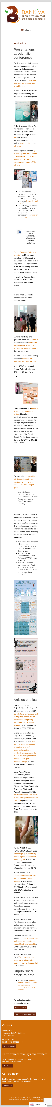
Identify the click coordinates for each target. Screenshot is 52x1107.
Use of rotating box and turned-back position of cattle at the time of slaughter (26, 941)
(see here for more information (28, 216)
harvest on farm (25, 143)
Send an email (20, 1008)
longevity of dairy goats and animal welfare (26, 411)
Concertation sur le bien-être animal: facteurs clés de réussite (25, 878)
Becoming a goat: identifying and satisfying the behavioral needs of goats (25, 856)
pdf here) (17, 146)
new (15, 137)
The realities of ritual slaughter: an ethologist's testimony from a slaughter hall (26, 960)
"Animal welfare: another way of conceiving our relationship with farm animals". (27, 985)
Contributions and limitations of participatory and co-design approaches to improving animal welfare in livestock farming (26, 719)
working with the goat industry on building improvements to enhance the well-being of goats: (24, 482)
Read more (8, 1066)
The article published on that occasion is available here (25, 83)
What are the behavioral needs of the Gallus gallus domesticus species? (26, 798)
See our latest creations (25, 1014)
